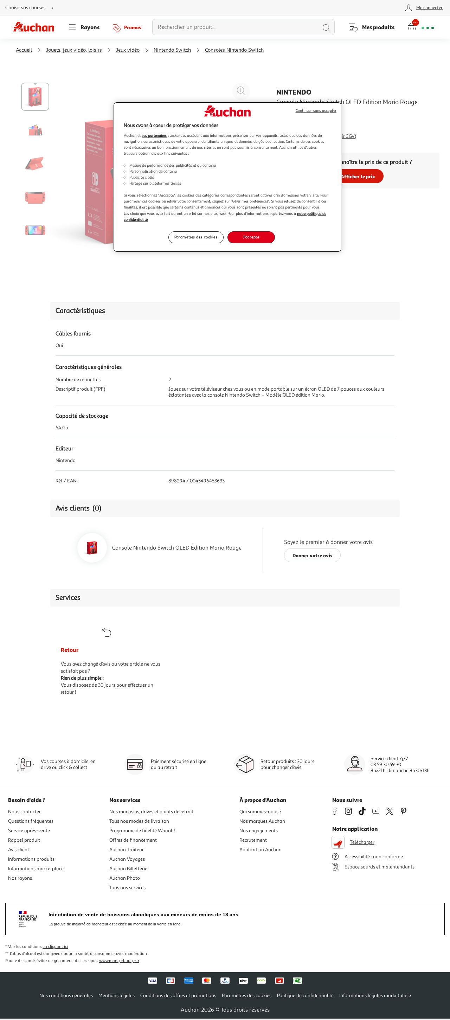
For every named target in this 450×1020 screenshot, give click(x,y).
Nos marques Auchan (262, 821)
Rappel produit (24, 840)
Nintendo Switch (172, 50)
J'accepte (251, 237)
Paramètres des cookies (196, 237)
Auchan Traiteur (126, 850)
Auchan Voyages (127, 859)
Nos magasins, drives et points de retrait (151, 812)
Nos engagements (258, 831)
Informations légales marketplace (375, 996)
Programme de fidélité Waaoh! (142, 831)
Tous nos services (127, 888)
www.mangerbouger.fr (119, 960)
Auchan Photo (124, 878)
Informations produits (31, 859)
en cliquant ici (55, 946)
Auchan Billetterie (128, 869)
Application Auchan (260, 850)
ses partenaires (154, 135)
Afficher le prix (358, 176)
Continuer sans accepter (316, 110)
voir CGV (346, 136)
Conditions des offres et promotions (178, 996)
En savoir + (289, 123)
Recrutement (253, 840)
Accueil (24, 50)
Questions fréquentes (30, 821)
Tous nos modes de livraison (139, 821)
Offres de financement (133, 840)
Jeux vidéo (128, 50)
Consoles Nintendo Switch (234, 50)
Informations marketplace (36, 869)
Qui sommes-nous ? (260, 812)
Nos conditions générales (66, 996)
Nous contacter (24, 812)
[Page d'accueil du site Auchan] (36, 27)
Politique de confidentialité (305, 996)
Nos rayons (20, 878)
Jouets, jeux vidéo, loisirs (74, 50)
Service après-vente (29, 831)
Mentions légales (116, 996)
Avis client (18, 850)
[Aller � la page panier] (420, 27)
